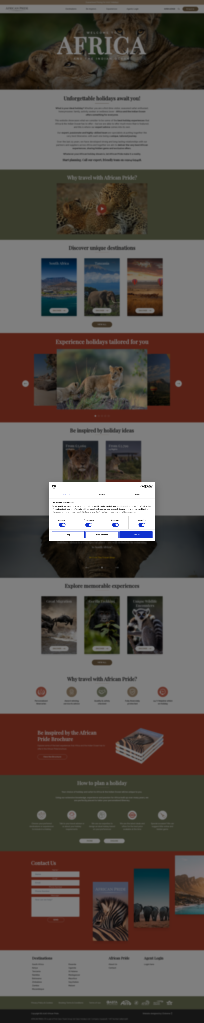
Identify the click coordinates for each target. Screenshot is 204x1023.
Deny (68, 535)
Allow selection (102, 535)
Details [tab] (102, 494)
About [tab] (137, 494)
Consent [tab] (66, 495)
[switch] (88, 525)
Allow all (136, 535)
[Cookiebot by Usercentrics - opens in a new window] (142, 486)
